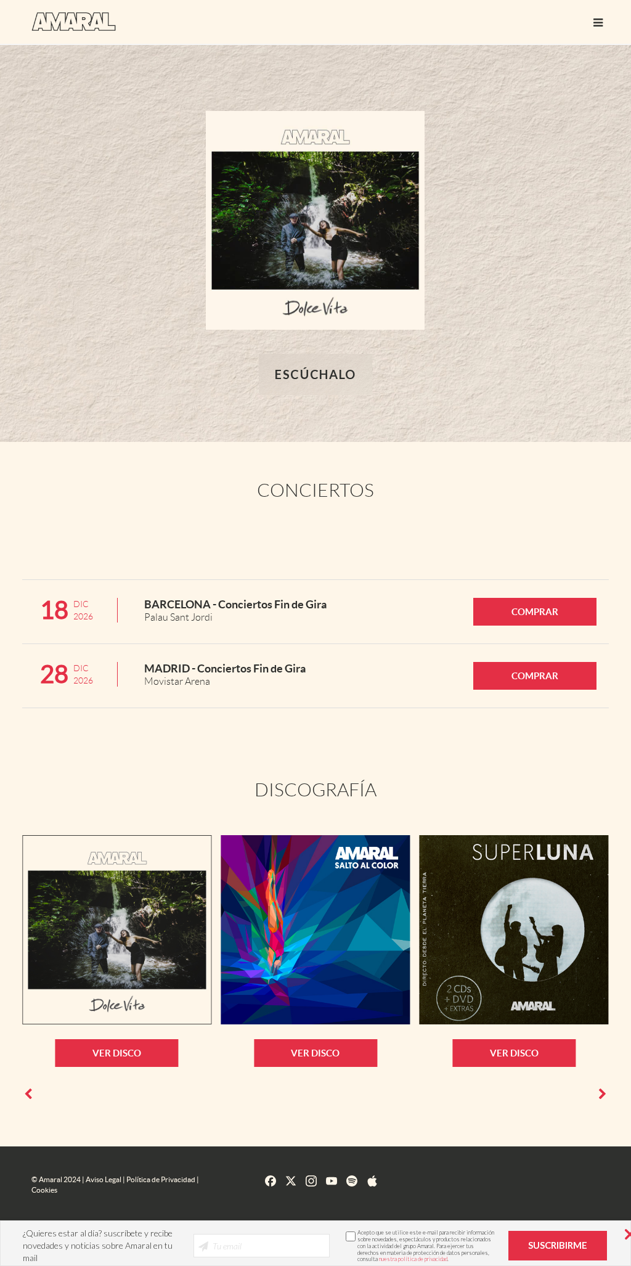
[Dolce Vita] (116, 929)
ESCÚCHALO (315, 374)
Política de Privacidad (160, 1179)
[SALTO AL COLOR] (315, 929)
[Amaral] (73, 20)
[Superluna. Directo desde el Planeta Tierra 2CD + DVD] (514, 929)
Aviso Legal (103, 1179)
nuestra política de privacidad (413, 1259)
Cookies (44, 1190)
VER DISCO (116, 1053)
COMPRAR (534, 611)
